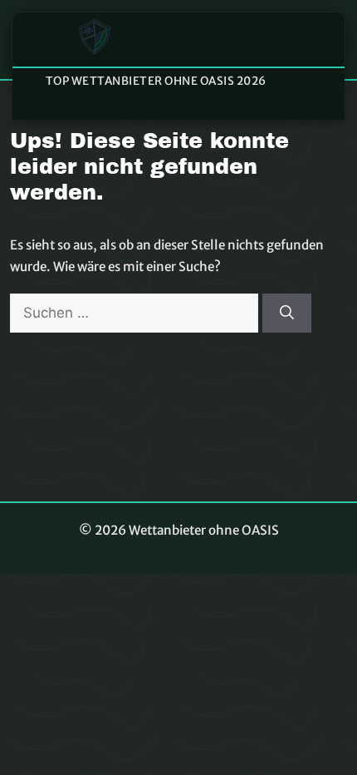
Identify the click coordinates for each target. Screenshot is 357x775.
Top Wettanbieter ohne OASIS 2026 (156, 81)
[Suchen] (286, 313)
